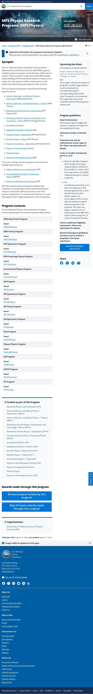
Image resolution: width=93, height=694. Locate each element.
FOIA (41, 691)
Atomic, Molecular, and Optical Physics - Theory (26, 103)
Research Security (8, 676)
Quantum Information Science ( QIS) (22, 475)
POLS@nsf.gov (10, 339)
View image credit (85, 39)
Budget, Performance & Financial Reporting (18, 666)
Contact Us (6, 610)
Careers (5, 600)
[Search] (81, 6)
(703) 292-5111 (8, 571)
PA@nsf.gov (9, 327)
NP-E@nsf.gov (9, 302)
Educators (5, 649)
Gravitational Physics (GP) (18, 442)
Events (4, 623)
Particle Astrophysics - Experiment (21, 144)
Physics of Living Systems (17, 148)
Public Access (7, 669)
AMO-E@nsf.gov (10, 227)
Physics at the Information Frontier (21, 181)
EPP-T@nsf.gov (10, 264)
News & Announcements (11, 619)
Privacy (35, 691)
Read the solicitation (74, 247)
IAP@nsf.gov (9, 289)
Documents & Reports (10, 662)
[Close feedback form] (90, 474)
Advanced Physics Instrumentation (21, 169)
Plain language (78, 691)
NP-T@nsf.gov (9, 314)
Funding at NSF (14, 46)
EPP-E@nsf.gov (10, 252)
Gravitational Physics (15, 125)
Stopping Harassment (10, 672)
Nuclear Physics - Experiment (18, 134)
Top (89, 529)
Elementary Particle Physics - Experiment (23, 110)
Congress (5, 643)
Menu (89, 6)
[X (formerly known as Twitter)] (8, 583)
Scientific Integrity (8, 679)
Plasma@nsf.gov (11, 352)
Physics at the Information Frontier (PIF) (24, 463)
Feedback (91, 481)
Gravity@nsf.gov (10, 277)
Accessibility (67, 691)
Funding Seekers (8, 636)
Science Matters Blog (10, 626)
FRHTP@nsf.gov (10, 377)
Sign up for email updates (16, 577)
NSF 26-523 (73, 25)
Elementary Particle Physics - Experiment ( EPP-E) (28, 431)
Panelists (5, 653)
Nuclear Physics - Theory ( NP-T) (20, 455)
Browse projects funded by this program (27, 496)
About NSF (6, 596)
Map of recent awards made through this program (27, 507)
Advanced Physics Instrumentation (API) (24, 406)
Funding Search (28, 46)
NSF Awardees (7, 639)
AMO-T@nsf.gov (10, 239)
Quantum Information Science (19, 157)
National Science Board (11, 606)
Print (89, 46)
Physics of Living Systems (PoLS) (20, 467)
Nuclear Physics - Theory (16, 139)
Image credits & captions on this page (22, 543)
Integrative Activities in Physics (19, 130)
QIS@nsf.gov (9, 364)
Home (4, 46)
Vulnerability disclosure (9, 691)
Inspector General (24, 691)
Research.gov (7, 682)
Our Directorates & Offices (12, 603)
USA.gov (58, 691)
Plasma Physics (12, 153)
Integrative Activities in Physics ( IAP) (22, 446)
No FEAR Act (49, 691)
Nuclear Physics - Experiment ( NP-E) (22, 450)
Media (4, 646)
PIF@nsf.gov (9, 389)
